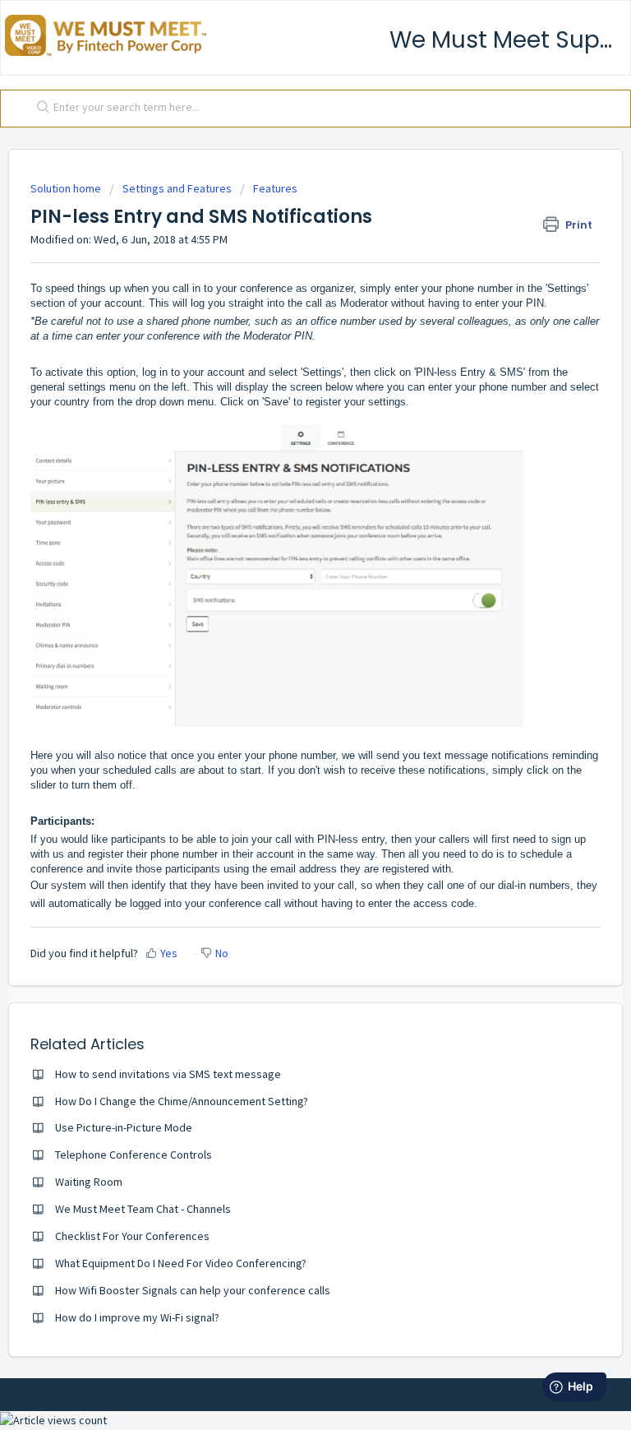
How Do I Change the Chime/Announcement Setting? (181, 1101)
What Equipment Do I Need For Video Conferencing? (180, 1263)
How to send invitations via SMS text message (168, 1074)
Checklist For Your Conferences (132, 1236)
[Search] (39, 108)
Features (275, 188)
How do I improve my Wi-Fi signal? (137, 1317)
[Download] (285, 714)
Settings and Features (177, 188)
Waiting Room (88, 1181)
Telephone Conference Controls (133, 1154)
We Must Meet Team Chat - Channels (143, 1208)
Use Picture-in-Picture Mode (123, 1127)
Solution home (67, 188)
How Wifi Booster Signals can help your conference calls (192, 1290)
